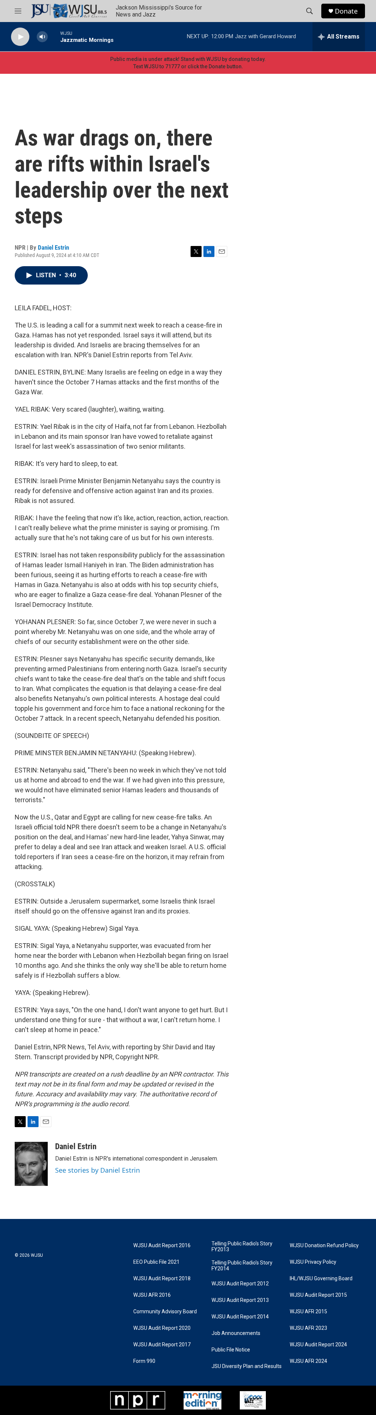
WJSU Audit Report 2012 (240, 1283)
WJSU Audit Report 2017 (162, 1344)
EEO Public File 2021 (156, 1262)
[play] (20, 37)
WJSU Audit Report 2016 (162, 1245)
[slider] (54, 36)
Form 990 (144, 1361)
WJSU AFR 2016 (152, 1295)
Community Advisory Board (165, 1311)
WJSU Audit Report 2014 (240, 1317)
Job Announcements (236, 1333)
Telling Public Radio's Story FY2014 (242, 1265)
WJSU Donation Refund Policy (324, 1245)
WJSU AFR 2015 (308, 1311)
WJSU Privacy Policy (313, 1262)
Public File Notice (231, 1350)
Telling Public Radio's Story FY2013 (242, 1246)
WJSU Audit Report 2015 (318, 1295)
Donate (346, 11)
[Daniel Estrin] (31, 1164)
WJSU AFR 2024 (308, 1361)
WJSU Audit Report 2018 (162, 1278)
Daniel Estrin (53, 247)
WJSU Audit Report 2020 (162, 1328)
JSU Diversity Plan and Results (247, 1366)
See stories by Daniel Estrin (97, 1170)
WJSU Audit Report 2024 (318, 1344)
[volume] (42, 37)
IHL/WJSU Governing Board (321, 1278)
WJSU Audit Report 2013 (240, 1300)
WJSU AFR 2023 (308, 1328)
